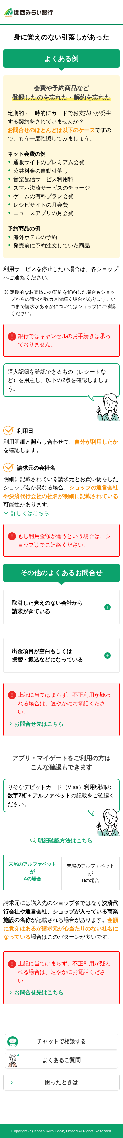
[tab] (61, 607)
